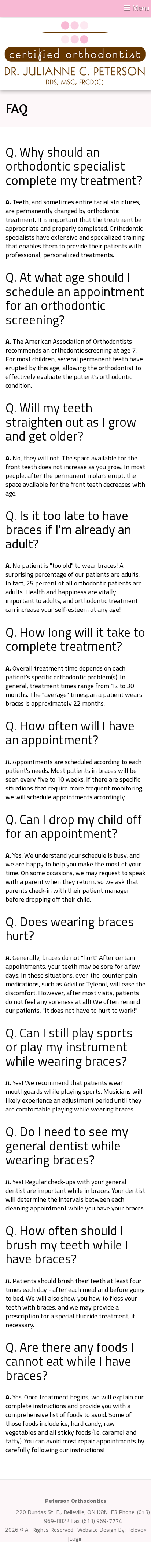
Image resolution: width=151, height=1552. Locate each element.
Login (76, 1538)
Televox (136, 1529)
